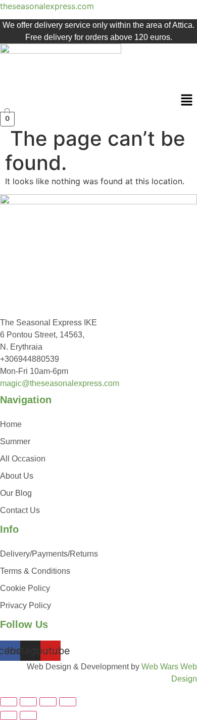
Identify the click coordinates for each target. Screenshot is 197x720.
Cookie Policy (25, 588)
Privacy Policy (25, 605)
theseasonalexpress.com (47, 6)
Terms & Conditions (35, 571)
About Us (16, 476)
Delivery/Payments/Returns (49, 553)
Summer (15, 441)
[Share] (48, 701)
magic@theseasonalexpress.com (59, 383)
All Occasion (22, 458)
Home (11, 424)
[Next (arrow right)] (28, 715)
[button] (187, 101)
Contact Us (20, 510)
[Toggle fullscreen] (28, 701)
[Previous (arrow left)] (8, 715)
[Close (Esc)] (67, 701)
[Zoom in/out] (8, 701)
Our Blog (16, 493)
